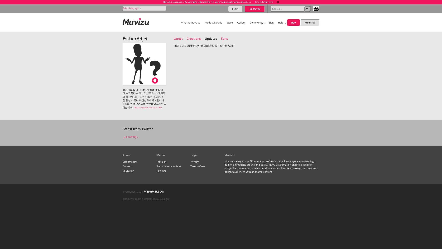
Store (230, 22)
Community (256, 22)
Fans (224, 38)
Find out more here (264, 2)
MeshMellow (130, 161)
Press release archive (169, 166)
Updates (211, 38)
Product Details (213, 22)
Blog (271, 22)
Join (254, 8)
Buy (293, 22)
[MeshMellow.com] (153, 191)
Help (281, 22)
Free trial (310, 22)
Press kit (161, 161)
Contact (127, 166)
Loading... (131, 137)
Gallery (241, 22)
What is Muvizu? (190, 22)
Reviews (161, 170)
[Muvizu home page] (136, 21)
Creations (194, 38)
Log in (235, 8)
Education (128, 170)
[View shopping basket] (316, 8)
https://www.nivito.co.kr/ (148, 107)
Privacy (194, 161)
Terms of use (197, 166)
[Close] (278, 2)
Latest (178, 38)
